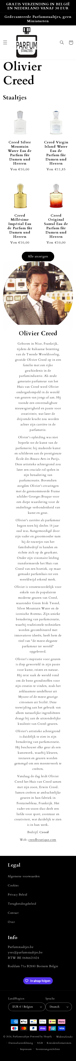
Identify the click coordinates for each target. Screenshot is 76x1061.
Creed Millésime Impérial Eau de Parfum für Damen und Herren (20, 226)
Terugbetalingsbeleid (22, 904)
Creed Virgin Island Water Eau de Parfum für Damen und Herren (56, 153)
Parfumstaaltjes (21, 1036)
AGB (40, 1043)
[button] (5, 42)
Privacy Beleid (17, 894)
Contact (13, 913)
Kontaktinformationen (59, 1043)
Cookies (13, 885)
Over (11, 922)
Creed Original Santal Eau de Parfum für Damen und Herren (56, 226)
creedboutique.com (42, 840)
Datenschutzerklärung (21, 1043)
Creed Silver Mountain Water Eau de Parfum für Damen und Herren (20, 153)
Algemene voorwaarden (24, 876)
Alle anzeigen (38, 256)
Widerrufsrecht (64, 1036)
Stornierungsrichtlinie (48, 1049)
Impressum (26, 1049)
